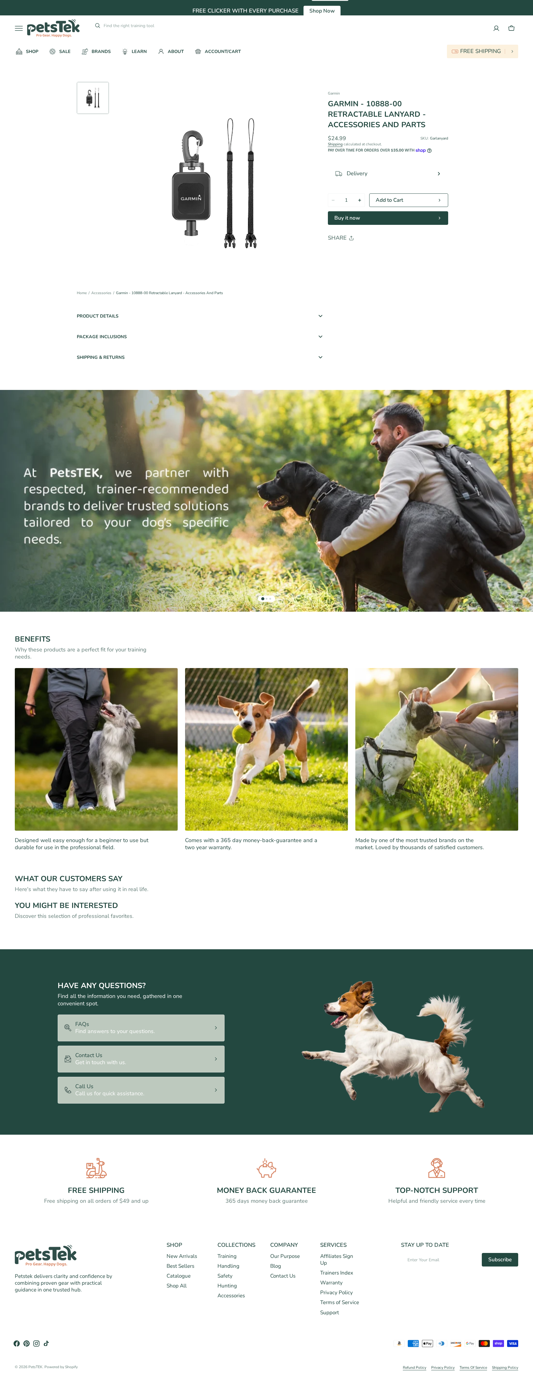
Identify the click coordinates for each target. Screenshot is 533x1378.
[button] (511, 28)
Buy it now (347, 217)
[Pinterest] (361, 253)
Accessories (101, 293)
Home (82, 293)
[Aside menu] (21, 28)
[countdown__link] (482, 51)
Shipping (335, 144)
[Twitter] (337, 253)
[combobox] (150, 25)
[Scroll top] (526, 1371)
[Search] (95, 25)
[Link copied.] (373, 253)
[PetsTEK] (53, 28)
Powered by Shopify (61, 1367)
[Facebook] (349, 253)
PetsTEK (35, 1367)
